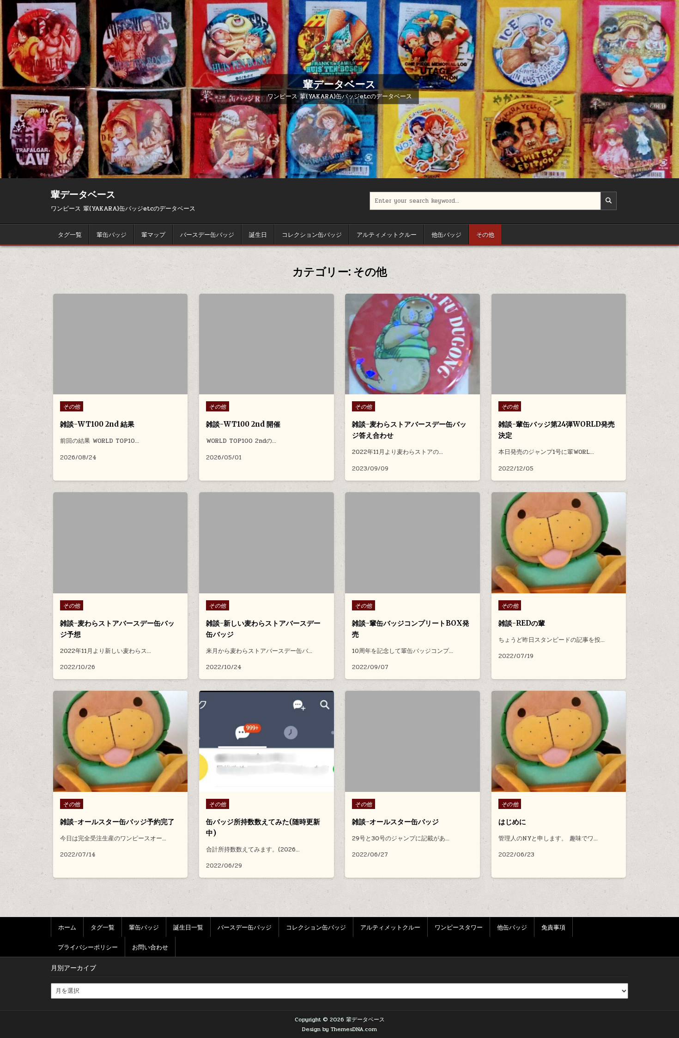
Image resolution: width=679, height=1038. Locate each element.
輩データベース (339, 83)
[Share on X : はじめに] (551, 787)
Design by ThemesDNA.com (339, 1029)
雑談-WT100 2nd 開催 (243, 424)
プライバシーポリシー (88, 946)
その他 (485, 234)
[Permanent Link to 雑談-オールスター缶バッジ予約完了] (120, 741)
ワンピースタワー (459, 926)
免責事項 (553, 926)
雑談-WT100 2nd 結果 (97, 424)
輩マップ (153, 234)
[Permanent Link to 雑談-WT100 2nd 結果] (120, 344)
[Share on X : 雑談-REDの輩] (551, 588)
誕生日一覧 (188, 926)
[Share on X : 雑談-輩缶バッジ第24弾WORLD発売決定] (551, 389)
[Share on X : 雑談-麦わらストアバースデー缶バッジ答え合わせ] (405, 389)
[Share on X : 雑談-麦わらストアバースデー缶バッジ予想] (113, 588)
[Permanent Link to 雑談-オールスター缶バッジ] (412, 741)
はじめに (512, 821)
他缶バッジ (446, 234)
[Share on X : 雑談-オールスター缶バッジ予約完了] (113, 787)
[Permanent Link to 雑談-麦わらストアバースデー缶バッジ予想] (120, 542)
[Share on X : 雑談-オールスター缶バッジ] (405, 787)
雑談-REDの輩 (521, 623)
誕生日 (258, 234)
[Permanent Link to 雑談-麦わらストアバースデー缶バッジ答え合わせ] (412, 344)
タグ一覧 (70, 234)
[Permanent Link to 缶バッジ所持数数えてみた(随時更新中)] (266, 741)
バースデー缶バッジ (207, 234)
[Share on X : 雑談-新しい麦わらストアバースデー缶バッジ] (259, 588)
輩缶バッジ (112, 234)
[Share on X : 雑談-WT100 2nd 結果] (113, 389)
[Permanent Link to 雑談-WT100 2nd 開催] (266, 344)
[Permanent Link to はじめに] (558, 741)
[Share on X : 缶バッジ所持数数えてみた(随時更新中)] (259, 787)
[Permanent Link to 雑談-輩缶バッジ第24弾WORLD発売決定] (558, 344)
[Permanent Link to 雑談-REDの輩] (558, 542)
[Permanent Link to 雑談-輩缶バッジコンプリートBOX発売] (412, 542)
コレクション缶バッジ (312, 234)
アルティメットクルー (387, 234)
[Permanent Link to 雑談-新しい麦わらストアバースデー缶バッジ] (266, 542)
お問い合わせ (150, 946)
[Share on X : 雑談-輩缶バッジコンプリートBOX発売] (405, 588)
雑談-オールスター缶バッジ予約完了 (117, 821)
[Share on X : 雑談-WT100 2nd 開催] (259, 389)
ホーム (67, 926)
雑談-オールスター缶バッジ (395, 821)
